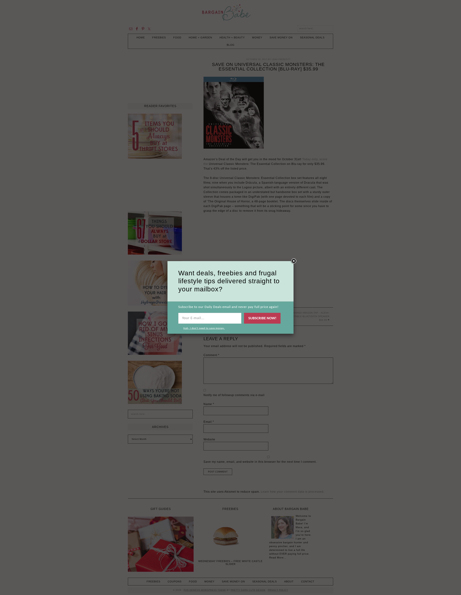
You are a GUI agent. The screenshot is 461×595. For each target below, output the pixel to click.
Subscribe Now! (262, 318)
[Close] (293, 261)
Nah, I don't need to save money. (204, 328)
